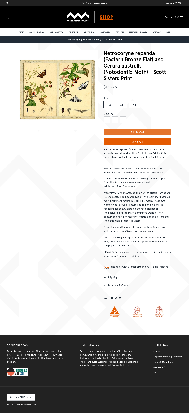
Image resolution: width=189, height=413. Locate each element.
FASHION (120, 32)
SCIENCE (157, 32)
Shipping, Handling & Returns (167, 356)
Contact (157, 351)
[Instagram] (7, 3)
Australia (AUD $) (173, 3)
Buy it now (137, 141)
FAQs (155, 372)
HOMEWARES (104, 32)
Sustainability (159, 366)
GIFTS (21, 32)
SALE (168, 32)
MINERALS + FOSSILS (138, 32)
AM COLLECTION (36, 32)
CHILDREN (73, 32)
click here (134, 220)
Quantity (108, 113)
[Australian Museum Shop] (94, 17)
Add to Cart (137, 132)
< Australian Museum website (94, 3)
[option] (58, 90)
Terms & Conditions (163, 361)
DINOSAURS (88, 32)
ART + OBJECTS (56, 32)
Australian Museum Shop (25, 404)
